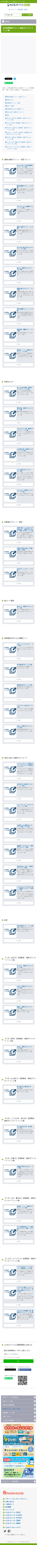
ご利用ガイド (9, 1504)
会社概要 (8, 1507)
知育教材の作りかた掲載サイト (15, 109)
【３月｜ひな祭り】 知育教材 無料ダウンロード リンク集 (19, 128)
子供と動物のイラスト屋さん (15, 1534)
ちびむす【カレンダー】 (13, 1527)
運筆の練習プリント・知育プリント (16, 97)
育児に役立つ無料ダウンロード (15, 112)
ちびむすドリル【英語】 (13, 1520)
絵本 (8, 115)
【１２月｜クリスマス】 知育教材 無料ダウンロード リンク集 (19, 147)
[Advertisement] (18, 54)
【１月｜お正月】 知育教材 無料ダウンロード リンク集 (19, 119)
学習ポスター (10, 100)
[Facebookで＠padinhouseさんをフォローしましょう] (24, 1370)
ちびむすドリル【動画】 (13, 1523)
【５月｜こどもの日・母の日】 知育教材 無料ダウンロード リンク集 (19, 133)
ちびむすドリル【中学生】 (14, 1518)
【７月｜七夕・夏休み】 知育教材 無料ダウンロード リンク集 (19, 143)
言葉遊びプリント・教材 (13, 103)
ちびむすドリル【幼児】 (13, 1512)
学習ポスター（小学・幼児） (11, 1409)
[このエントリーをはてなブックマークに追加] (15, 80)
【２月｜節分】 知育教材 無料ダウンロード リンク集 (19, 123)
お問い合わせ (9, 1501)
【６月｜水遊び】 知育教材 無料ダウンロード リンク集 (19, 138)
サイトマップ (9, 1510)
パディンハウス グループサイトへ (16, 1499)
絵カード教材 (10, 106)
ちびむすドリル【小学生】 (14, 1515)
